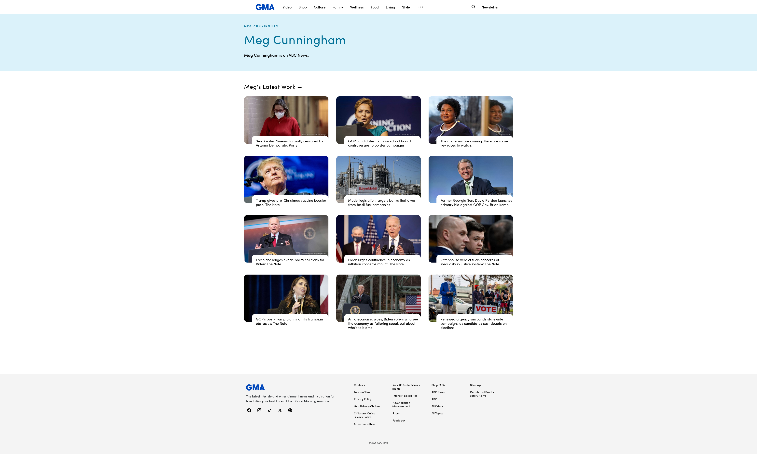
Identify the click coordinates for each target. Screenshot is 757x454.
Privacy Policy (362, 399)
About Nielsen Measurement (401, 404)
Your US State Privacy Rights (406, 386)
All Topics (437, 413)
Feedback (399, 420)
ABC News (438, 392)
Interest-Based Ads (405, 395)
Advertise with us (364, 424)
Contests (359, 385)
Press (396, 413)
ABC (434, 399)
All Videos (437, 406)
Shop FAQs (438, 385)
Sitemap (475, 385)
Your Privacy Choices (367, 406)
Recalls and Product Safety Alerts (483, 393)
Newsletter (490, 7)
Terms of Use (362, 392)
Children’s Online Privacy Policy (364, 415)
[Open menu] (421, 7)
